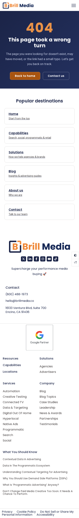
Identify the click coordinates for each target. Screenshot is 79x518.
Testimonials (49, 424)
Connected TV (13, 402)
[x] (23, 258)
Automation (11, 391)
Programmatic (13, 429)
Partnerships (49, 418)
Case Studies (49, 402)
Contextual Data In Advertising (22, 459)
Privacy (7, 512)
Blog (43, 391)
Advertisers (48, 372)
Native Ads (10, 424)
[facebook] (36, 258)
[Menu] (73, 5)
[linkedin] (30, 258)
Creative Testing (15, 397)
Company (47, 383)
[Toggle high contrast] (75, 255)
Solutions (46, 358)
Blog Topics (48, 397)
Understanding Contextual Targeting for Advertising (35, 472)
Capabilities (12, 365)
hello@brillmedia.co (20, 301)
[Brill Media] (18, 6)
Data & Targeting (15, 408)
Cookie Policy (26, 512)
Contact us (56, 76)
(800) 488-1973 (17, 294)
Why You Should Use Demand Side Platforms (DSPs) (35, 478)
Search (8, 435)
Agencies (46, 366)
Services (9, 383)
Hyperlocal (11, 418)
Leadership (47, 408)
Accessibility (45, 515)
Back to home (25, 76)
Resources (10, 358)
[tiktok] (55, 258)
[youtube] (49, 258)
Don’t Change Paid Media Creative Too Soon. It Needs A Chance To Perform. (38, 492)
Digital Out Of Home (17, 413)
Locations (10, 372)
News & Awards (51, 413)
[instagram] (42, 258)
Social (7, 440)
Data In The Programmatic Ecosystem (26, 465)
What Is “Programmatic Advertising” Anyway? (31, 484)
